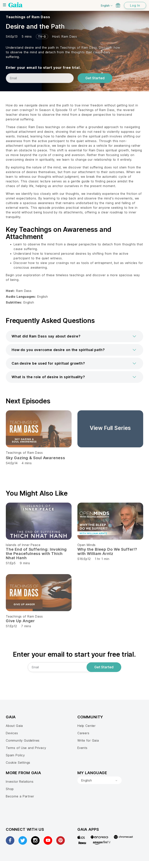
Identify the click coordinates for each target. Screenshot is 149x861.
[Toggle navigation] (4, 5)
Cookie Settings (18, 762)
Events (82, 748)
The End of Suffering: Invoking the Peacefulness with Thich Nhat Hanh (36, 553)
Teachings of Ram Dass (28, 17)
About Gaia (14, 726)
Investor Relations (20, 781)
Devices (12, 733)
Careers (83, 733)
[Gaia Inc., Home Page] (15, 4)
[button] (74, 336)
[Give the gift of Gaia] (118, 5)
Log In (135, 5)
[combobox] (99, 780)
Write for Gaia (88, 740)
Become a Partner (20, 796)
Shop (10, 789)
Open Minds (86, 545)
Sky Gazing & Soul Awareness (35, 458)
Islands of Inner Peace (23, 545)
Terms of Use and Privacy (26, 748)
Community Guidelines (23, 740)
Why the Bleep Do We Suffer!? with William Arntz (107, 551)
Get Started (95, 78)
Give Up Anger (20, 621)
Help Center (86, 726)
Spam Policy (15, 755)
